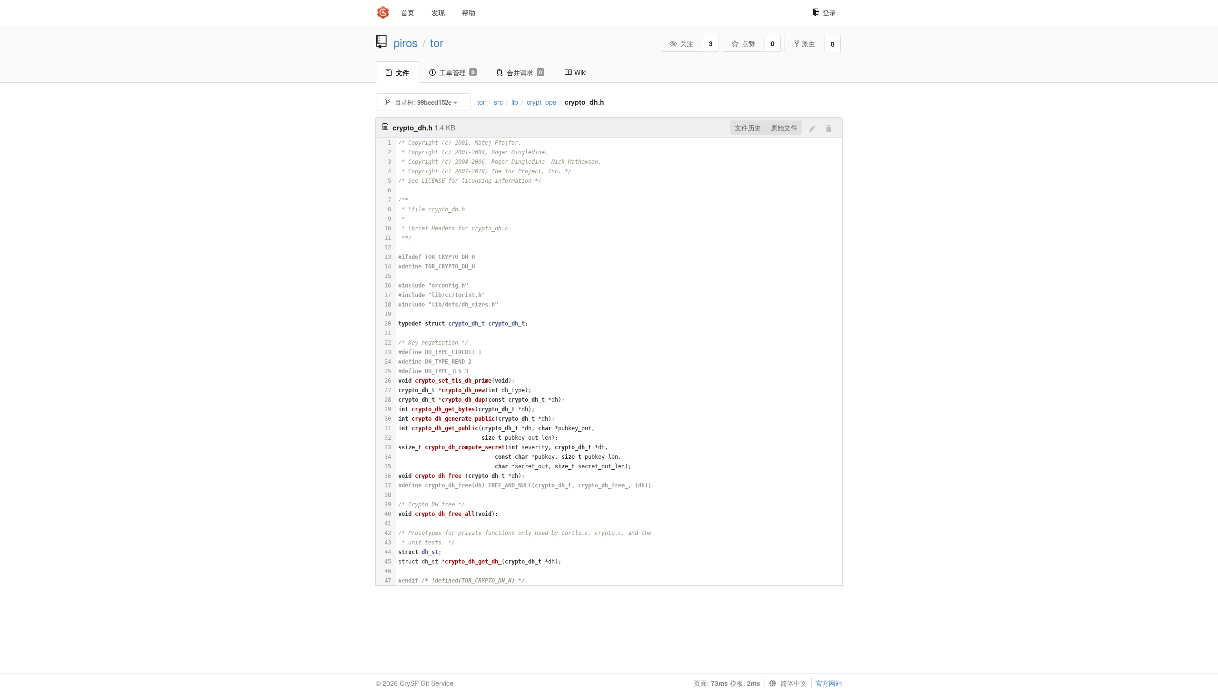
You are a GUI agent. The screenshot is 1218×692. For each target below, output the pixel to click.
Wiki (580, 72)
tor (436, 42)
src (498, 102)
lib (514, 102)
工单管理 (456, 72)
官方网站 (828, 683)
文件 (402, 72)
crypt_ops (541, 102)
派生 (808, 43)
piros (405, 42)
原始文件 (784, 127)
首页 (407, 12)
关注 (686, 43)
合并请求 (524, 72)
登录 (829, 12)
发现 (438, 12)
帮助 (468, 12)
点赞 (748, 43)
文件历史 (748, 127)
